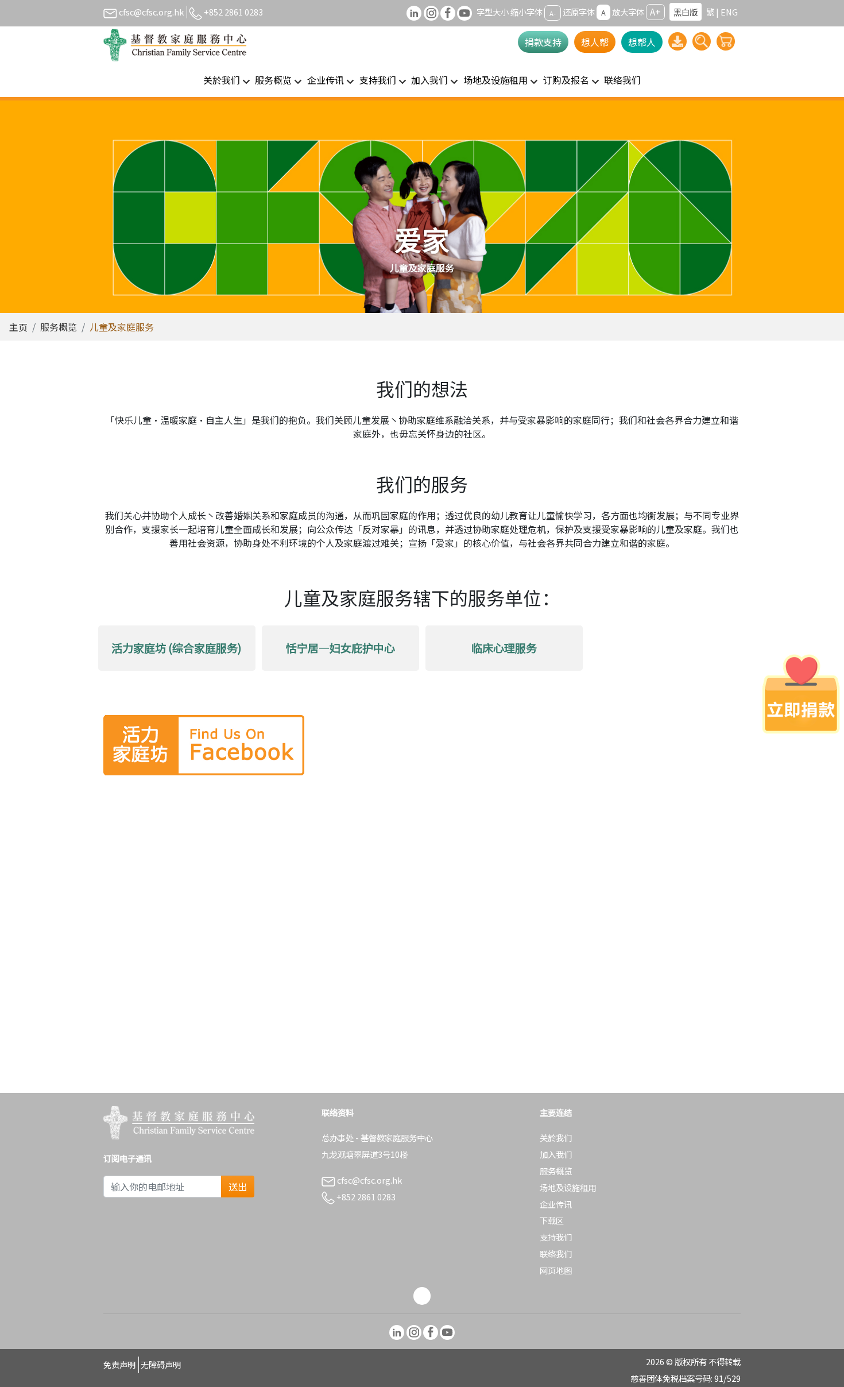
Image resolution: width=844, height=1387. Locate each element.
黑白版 (685, 12)
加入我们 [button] (429, 80)
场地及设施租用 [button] (495, 80)
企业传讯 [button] (325, 80)
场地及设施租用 (568, 1187)
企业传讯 (556, 1204)
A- (552, 12)
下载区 (552, 1220)
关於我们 (556, 1137)
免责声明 (119, 1364)
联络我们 (622, 80)
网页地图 (556, 1270)
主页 (18, 327)
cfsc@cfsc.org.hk (150, 12)
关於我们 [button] (221, 80)
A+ (655, 11)
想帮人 (642, 42)
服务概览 (58, 327)
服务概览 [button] (273, 80)
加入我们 (556, 1154)
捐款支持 (543, 42)
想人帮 (595, 42)
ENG (729, 12)
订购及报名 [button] (566, 80)
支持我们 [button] (377, 80)
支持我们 (556, 1237)
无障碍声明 (161, 1364)
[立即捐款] (801, 694)
